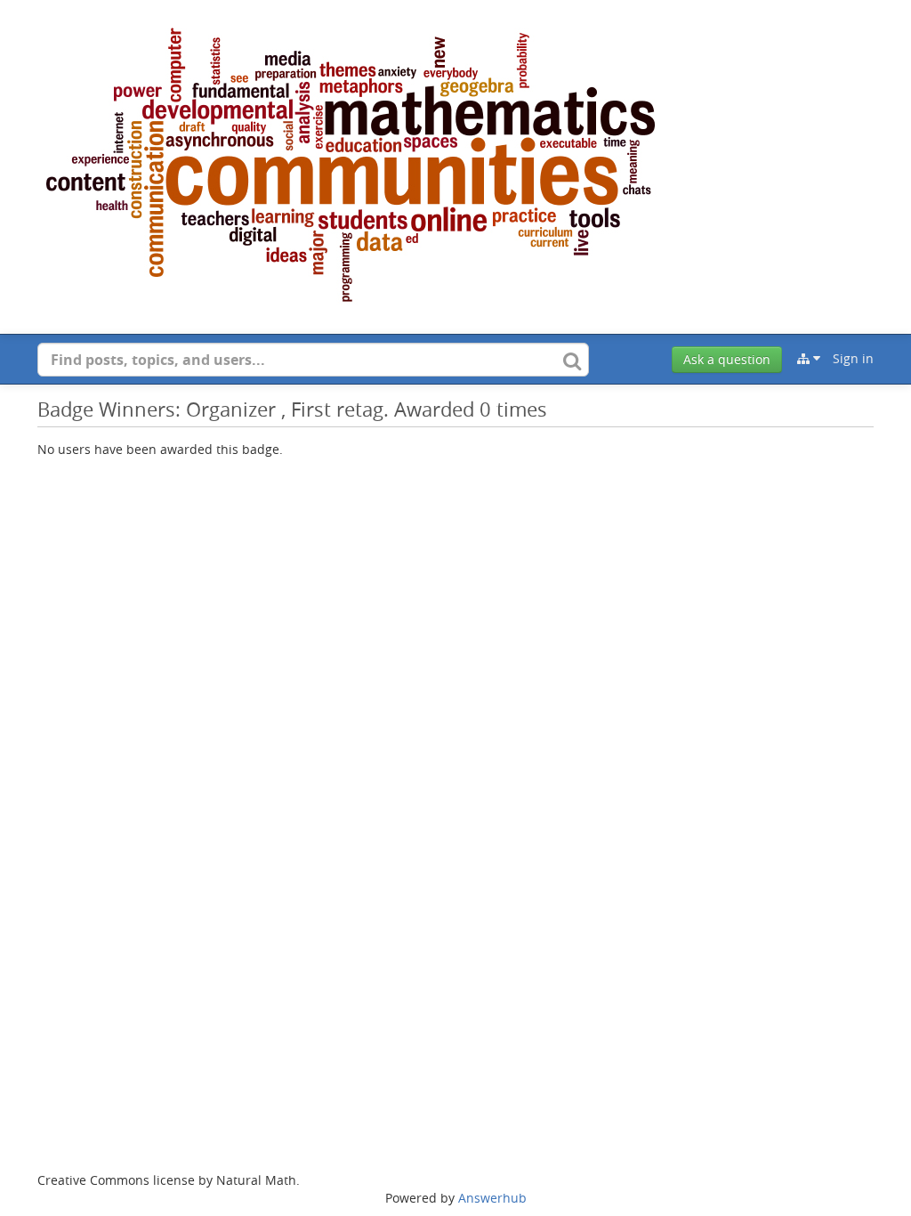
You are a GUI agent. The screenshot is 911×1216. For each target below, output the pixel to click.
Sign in (853, 358)
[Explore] (809, 359)
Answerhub (492, 1197)
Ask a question (726, 359)
